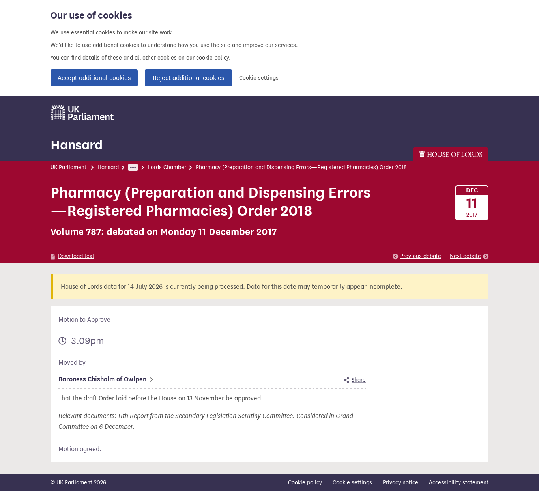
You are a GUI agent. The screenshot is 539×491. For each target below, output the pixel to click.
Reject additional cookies (188, 78)
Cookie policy (305, 482)
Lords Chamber (167, 167)
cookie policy (212, 57)
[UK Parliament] (83, 112)
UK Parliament (68, 167)
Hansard (77, 145)
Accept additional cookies (94, 78)
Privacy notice (400, 482)
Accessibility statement (458, 482)
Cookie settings (259, 78)
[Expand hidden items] (133, 167)
